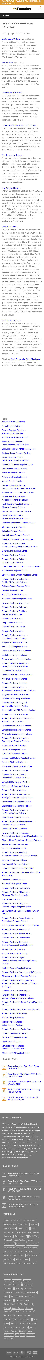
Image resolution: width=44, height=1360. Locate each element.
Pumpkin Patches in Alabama (14, 544)
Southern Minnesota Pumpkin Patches (18, 493)
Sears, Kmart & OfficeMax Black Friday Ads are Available (24, 1091)
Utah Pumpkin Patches (11, 1042)
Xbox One (7, 1312)
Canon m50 (34, 1224)
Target (32, 1327)
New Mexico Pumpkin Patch (13, 497)
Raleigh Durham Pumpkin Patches (16, 511)
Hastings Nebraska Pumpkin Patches (17, 798)
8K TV (16, 1221)
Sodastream (8, 1251)
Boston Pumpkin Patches (12, 722)
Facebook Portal (29, 1263)
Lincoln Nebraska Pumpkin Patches (17, 802)
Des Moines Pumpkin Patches (14, 469)
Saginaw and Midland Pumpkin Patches (18, 758)
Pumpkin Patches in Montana (14, 790)
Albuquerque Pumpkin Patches (15, 500)
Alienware (7, 1224)
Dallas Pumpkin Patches (12, 1025)
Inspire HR (23, 1236)
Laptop (6, 1296)
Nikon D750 (19, 1300)
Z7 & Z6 (21, 1255)
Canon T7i (7, 1285)
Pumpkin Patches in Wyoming (14, 1013)
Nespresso (30, 1240)
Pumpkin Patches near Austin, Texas (17, 1029)
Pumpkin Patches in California (14, 559)
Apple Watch (16, 1281)
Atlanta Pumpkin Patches (12, 433)
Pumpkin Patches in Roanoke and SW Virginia (21, 972)
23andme (22, 1331)
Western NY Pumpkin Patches (14, 884)
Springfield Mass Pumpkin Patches (16, 730)
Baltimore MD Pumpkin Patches (15, 706)
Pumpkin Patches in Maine (13, 687)
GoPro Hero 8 (8, 1292)
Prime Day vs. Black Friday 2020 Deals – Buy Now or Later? (25, 1075)
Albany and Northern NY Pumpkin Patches (19, 856)
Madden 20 (8, 1240)
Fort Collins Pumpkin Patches (14, 595)
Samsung (17, 1327)
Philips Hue (31, 1335)
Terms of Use (29, 1357)
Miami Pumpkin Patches (12, 614)
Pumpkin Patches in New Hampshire (17, 821)
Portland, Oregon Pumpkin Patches (16, 907)
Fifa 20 (20, 1228)
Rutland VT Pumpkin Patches (14, 1049)
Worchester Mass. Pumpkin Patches (17, 734)
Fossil (33, 1228)
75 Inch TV (8, 1221)
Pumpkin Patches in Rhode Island (16, 929)
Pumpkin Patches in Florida (13, 611)
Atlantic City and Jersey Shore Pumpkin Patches (22, 836)
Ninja (27, 1300)
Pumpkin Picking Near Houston (15, 1033)
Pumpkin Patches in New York (14, 853)
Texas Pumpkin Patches (12, 1022)
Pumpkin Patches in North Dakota (16, 888)
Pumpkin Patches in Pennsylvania (16, 918)
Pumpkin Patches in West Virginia (16, 991)
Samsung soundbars (30, 1248)
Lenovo (28, 1319)
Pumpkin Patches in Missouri (14, 775)
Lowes (35, 1319)
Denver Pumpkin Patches (12, 590)
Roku (19, 1248)
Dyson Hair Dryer (10, 1228)
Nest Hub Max (9, 1244)
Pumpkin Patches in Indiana (13, 635)
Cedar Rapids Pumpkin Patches (15, 460)
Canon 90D (17, 1285)
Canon (30, 1331)
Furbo (27, 1228)
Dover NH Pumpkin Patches (13, 825)
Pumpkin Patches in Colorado (14, 579)
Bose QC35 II (23, 1224)
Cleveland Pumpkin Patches (13, 527)
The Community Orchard (12, 155)
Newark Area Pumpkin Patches (15, 844)
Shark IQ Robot (9, 1263)
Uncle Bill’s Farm (9, 227)
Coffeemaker (8, 1289)
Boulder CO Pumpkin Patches (14, 582)
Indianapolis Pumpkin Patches (14, 647)
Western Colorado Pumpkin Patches (17, 599)
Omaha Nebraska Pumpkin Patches (17, 806)
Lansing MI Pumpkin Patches (14, 750)
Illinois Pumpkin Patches (12, 442)
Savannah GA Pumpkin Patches (15, 437)
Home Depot (22, 1315)
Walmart (14, 1331)
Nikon (23, 1335)
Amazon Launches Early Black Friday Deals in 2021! (23, 1067)
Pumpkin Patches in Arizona (13, 555)
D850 (28, 1255)
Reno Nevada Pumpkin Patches (15, 817)
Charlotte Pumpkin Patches (13, 507)
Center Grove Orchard (11, 39)
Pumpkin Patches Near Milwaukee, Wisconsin (21, 1009)
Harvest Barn (7, 63)
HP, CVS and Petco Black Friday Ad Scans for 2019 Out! (23, 1098)
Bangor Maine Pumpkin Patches (15, 695)
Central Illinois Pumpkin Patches (15, 445)
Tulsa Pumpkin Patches (11, 899)
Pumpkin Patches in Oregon (13, 904)
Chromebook (27, 1285)
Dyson (23, 1289)
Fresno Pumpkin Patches (12, 562)
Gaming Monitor (33, 1232)
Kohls (15, 1319)
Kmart (22, 1319)
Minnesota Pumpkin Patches (14, 485)
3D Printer (16, 1312)
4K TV (24, 1312)
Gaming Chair (8, 1232)
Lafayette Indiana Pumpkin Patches (16, 651)
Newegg (22, 1323)
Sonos (12, 1339)
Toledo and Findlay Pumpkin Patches (17, 539)
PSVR (19, 1304)
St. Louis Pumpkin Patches (13, 1018)
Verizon (6, 1331)
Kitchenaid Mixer (31, 1292)
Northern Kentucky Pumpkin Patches (17, 675)
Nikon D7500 (29, 1296)
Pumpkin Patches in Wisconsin (15, 995)
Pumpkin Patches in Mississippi (15, 771)
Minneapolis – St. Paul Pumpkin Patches (19, 488)
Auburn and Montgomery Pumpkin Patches (19, 547)
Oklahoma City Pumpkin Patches (15, 895)
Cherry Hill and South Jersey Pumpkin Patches (21, 840)
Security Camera (17, 1308)
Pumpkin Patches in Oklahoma (14, 892)
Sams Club (8, 1327)
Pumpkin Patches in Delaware (14, 607)
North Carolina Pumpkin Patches (15, 504)
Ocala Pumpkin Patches (12, 618)
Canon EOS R (9, 1259)
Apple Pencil (31, 1221)
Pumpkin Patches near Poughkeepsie (17, 868)
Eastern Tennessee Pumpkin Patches (17, 945)
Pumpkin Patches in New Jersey (15, 833)
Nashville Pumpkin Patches (13, 949)
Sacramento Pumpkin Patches (14, 571)
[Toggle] (26, 430)
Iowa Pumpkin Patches (11, 457)
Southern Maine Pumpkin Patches (16, 699)
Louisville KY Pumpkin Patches (15, 671)
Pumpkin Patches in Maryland (14, 703)
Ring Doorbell (28, 1304)
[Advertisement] (22, 395)
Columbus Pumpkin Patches (13, 531)
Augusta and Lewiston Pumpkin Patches (18, 690)
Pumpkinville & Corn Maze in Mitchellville (19, 125)
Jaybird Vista (33, 1236)
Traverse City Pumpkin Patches (15, 762)
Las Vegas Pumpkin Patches (14, 813)
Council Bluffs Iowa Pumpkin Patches (17, 465)
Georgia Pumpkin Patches (13, 430)
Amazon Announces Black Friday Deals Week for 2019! (24, 1083)
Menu (7, 15)
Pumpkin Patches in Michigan (14, 738)
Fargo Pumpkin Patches (12, 426)
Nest (17, 1335)
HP (29, 1315)
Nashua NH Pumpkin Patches (14, 829)
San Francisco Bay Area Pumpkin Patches (19, 575)
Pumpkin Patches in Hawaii (13, 627)
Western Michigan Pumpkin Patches (17, 766)
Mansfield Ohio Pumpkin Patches (15, 535)
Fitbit (29, 1289)
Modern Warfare (19, 1240)
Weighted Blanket (10, 1255)
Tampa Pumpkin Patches (12, 623)
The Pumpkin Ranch (10, 188)
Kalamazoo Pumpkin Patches (14, 746)
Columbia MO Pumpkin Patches (15, 778)
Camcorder (27, 1281)
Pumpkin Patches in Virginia (13, 958)
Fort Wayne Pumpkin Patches (14, 638)
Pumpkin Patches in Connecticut (15, 603)
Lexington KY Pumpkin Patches (15, 666)
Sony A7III (35, 1255)
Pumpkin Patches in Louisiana (14, 683)
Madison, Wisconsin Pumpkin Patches (18, 998)
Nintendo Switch (9, 1304)
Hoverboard (8, 1236)
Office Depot (31, 1323)
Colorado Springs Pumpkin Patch (16, 586)
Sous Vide (29, 1308)
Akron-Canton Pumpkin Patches (15, 519)
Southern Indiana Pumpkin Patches (16, 659)
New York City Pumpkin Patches (15, 864)
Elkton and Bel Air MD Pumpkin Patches (18, 710)
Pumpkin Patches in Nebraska (14, 795)
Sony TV (20, 1263)
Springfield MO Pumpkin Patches (15, 782)
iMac (15, 1236)
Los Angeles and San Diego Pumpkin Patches (21, 566)
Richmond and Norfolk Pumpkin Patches (19, 976)
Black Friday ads (18, 359)
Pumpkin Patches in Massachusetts (16, 718)
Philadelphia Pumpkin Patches (14, 921)
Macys (6, 1323)
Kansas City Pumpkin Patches (14, 477)
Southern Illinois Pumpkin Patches (16, 453)
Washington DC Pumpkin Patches (16, 1053)
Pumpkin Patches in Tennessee (15, 942)
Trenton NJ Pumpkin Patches (14, 848)
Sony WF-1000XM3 (22, 1259)
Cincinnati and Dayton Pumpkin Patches (18, 523)
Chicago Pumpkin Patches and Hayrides (19, 449)
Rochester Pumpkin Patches (13, 880)
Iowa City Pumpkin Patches (13, 473)
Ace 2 (23, 1221)
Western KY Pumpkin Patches (14, 679)
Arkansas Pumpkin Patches (13, 422)
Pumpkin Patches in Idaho (13, 631)
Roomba (7, 1308)
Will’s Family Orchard (11, 320)
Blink (14, 1224)
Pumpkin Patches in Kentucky (14, 663)
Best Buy (7, 1315)
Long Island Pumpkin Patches (14, 860)
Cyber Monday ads (33, 359)
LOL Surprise (8, 1335)
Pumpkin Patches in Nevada (13, 810)
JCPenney (7, 1319)
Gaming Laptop (21, 1232)
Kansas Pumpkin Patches (12, 481)
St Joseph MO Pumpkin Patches (15, 786)
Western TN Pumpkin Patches (14, 953)
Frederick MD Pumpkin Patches (15, 714)
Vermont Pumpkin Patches (13, 1046)
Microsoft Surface (17, 1296)
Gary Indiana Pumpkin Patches (15, 642)
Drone (17, 1289)
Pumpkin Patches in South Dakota (16, 938)
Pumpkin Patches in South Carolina (16, 934)
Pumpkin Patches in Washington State (18, 980)
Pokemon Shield (32, 1244)
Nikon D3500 (8, 1300)
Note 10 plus (20, 1244)
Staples (25, 1327)
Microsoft (14, 1323)
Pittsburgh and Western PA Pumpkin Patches (20, 925)
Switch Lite (18, 1251)
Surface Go (28, 1251)
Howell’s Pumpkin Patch (12, 92)
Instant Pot (19, 1292)
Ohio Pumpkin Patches (11, 515)
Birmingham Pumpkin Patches (14, 551)
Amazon (31, 1312)
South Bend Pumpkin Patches (14, 655)
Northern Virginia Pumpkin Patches (16, 968)
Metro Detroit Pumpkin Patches (15, 754)
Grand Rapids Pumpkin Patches (15, 741)
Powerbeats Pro (9, 1248)
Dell (14, 1315)
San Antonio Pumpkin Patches (14, 1037)
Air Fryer (7, 1281)
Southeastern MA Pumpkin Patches (16, 726)
